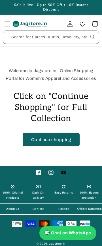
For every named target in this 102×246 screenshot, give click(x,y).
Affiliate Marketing (89, 208)
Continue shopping (51, 139)
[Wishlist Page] (82, 24)
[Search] (92, 37)
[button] (7, 24)
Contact (38, 208)
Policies (63, 208)
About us (12, 208)
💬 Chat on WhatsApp (67, 233)
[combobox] (51, 37)
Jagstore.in (57, 243)
